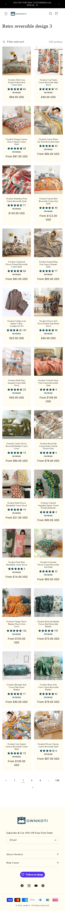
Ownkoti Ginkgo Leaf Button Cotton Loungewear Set (16, 323)
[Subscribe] (55, 840)
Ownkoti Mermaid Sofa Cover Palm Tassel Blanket (17, 687)
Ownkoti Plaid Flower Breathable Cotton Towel (16, 504)
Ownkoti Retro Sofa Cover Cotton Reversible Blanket (48, 687)
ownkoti (26, 906)
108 (57, 780)
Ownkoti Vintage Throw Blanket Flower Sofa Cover (16, 624)
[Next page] (32, 787)
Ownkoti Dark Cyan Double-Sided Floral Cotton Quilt (16, 82)
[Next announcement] (59, 4)
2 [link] (23, 780)
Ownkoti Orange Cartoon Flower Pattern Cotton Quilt (16, 141)
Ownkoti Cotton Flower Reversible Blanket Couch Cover (16, 446)
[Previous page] (6, 780)
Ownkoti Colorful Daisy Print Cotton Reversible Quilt (48, 382)
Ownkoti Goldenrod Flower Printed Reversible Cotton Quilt (17, 264)
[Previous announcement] (5, 4)
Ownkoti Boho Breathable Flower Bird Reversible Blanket (48, 624)
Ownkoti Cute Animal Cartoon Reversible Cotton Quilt (17, 746)
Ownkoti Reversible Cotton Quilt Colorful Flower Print (48, 446)
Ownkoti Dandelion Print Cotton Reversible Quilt (16, 200)
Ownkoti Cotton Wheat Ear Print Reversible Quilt (48, 140)
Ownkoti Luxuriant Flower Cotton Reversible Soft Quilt (48, 564)
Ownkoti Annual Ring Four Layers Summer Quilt (48, 264)
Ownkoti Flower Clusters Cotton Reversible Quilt (48, 745)
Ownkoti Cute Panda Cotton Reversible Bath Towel (48, 82)
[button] (6, 13)
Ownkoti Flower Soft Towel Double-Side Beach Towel (48, 323)
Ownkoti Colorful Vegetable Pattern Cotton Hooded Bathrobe (48, 505)
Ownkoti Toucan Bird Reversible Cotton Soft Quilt (48, 201)
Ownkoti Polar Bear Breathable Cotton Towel (16, 563)
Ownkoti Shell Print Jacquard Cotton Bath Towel (17, 382)
